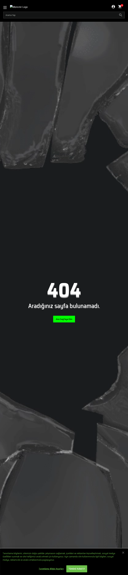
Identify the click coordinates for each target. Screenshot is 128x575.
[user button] (113, 6)
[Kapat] (123, 552)
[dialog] (64, 561)
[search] (64, 15)
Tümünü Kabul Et (76, 568)
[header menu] (6, 7)
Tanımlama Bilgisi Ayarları (51, 568)
